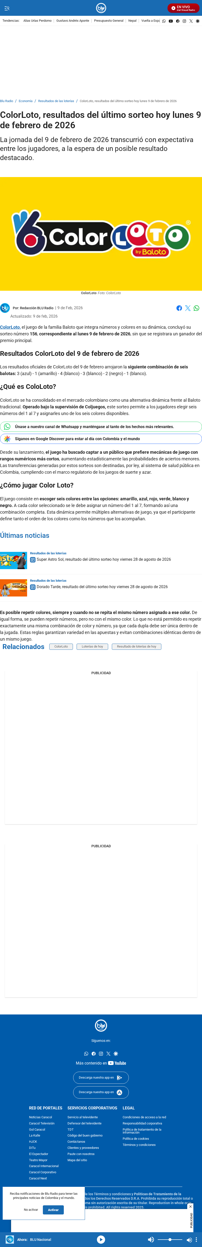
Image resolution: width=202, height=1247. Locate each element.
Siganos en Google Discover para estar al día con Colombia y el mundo (77, 438)
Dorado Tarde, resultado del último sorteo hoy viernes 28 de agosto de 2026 (102, 586)
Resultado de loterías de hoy (136, 646)
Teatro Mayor (38, 1160)
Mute (151, 1240)
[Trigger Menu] (6, 8)
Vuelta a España (152, 21)
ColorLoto (61, 646)
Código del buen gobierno (84, 1135)
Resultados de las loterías (56, 101)
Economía (26, 101)
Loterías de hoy (92, 646)
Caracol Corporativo (42, 1172)
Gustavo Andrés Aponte (72, 21)
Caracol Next (38, 1178)
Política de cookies (136, 1138)
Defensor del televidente (84, 1123)
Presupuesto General (108, 21)
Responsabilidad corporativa (142, 1123)
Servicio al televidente (82, 1117)
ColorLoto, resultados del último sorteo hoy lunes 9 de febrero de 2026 (128, 101)
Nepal (132, 21)
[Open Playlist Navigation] (196, 1239)
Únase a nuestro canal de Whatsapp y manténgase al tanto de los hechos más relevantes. (94, 426)
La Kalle (34, 1135)
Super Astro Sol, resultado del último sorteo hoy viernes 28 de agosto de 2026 (104, 559)
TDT (70, 1129)
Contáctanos (76, 1141)
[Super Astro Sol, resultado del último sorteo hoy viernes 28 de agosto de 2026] (13, 560)
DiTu (32, 1148)
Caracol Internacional (44, 1166)
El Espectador (38, 1154)
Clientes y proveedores (83, 1148)
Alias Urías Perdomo (37, 21)
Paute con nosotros (81, 1154)
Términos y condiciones (139, 1145)
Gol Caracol (37, 1129)
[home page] (101, 8)
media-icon (101, 1239)
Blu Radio (6, 101)
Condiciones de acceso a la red (144, 1117)
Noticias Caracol (40, 1117)
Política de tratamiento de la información (142, 1131)
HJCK (33, 1141)
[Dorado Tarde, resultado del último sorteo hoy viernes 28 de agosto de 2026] (13, 587)
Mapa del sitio (77, 1160)
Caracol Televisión (41, 1123)
